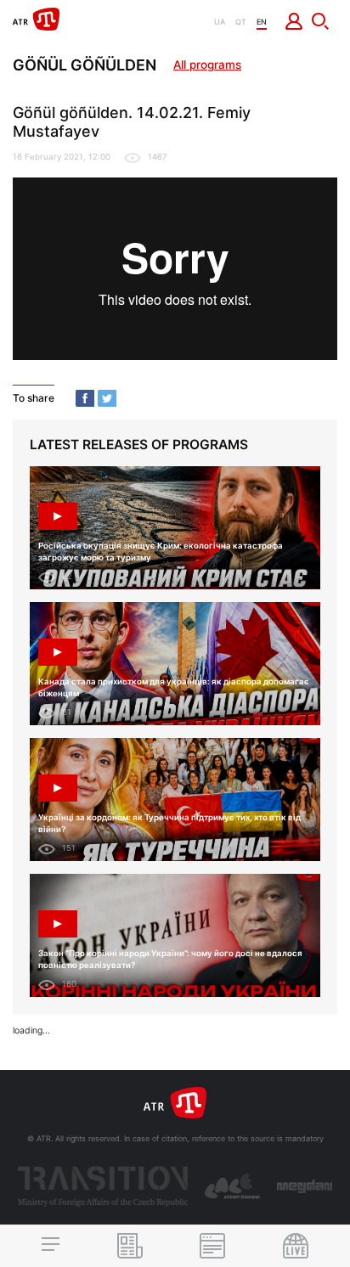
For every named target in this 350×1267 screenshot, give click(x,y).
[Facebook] (85, 398)
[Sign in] (294, 21)
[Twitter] (107, 398)
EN (262, 21)
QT (240, 21)
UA (219, 21)
